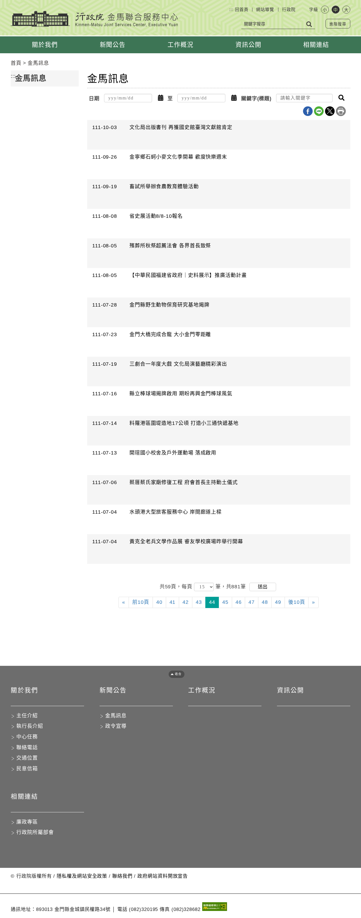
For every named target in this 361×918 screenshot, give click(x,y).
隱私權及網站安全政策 (82, 876)
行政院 (289, 9)
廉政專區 (27, 822)
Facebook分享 (308, 111)
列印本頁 (341, 111)
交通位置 (27, 758)
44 (212, 602)
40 (159, 602)
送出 (262, 586)
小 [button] (325, 9)
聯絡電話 (27, 747)
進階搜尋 (337, 24)
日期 (94, 98)
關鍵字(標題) (256, 98)
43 (199, 602)
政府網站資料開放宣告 (162, 876)
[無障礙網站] (214, 907)
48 (265, 602)
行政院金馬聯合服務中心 (94, 19)
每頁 (188, 586)
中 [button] (335, 9)
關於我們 (45, 44)
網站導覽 (265, 9)
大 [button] (346, 9)
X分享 (330, 111)
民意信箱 (27, 768)
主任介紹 (27, 716)
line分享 (319, 111)
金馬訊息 (38, 63)
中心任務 (27, 737)
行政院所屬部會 (35, 832)
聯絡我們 (122, 876)
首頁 (16, 63)
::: (231, 9)
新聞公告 (113, 44)
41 (173, 602)
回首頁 (241, 9)
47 (251, 602)
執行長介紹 (29, 726)
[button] (160, 98)
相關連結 (316, 44)
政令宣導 (116, 726)
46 (238, 602)
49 (278, 602)
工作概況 (180, 44)
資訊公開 (248, 44)
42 (185, 602)
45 (225, 602)
